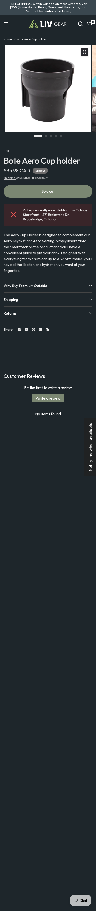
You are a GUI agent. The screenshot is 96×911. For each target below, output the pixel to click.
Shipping (10, 178)
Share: (9, 329)
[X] (27, 330)
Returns (10, 313)
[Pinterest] (33, 330)
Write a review (48, 398)
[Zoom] (84, 52)
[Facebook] (20, 330)
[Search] (80, 24)
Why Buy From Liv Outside (25, 285)
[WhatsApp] (40, 330)
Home (8, 39)
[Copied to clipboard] (47, 330)
